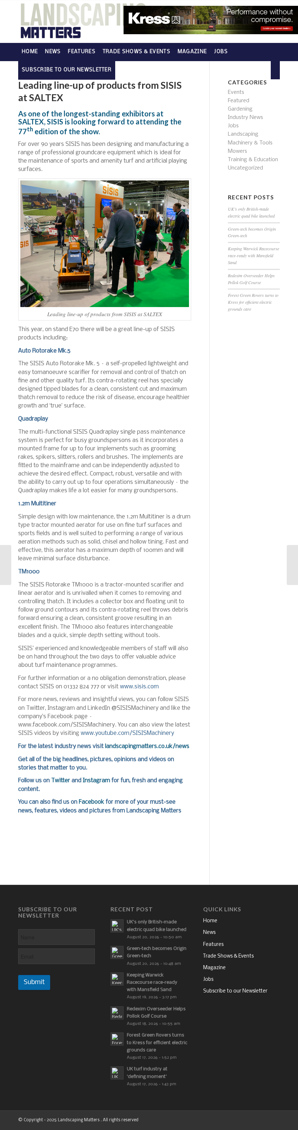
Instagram (96, 780)
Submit (34, 982)
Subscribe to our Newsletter (235, 991)
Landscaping (243, 134)
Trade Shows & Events (228, 956)
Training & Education (253, 160)
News (209, 932)
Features (213, 944)
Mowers (237, 151)
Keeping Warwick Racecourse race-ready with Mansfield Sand (253, 255)
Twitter (60, 780)
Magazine (214, 968)
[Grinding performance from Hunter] (5, 565)
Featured (238, 101)
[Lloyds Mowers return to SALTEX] (292, 565)
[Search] (275, 70)
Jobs (233, 126)
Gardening (240, 109)
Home (210, 921)
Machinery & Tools (250, 143)
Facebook (91, 802)
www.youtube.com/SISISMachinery (127, 733)
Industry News (245, 117)
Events (236, 92)
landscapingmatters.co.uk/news (147, 746)
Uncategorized (245, 168)
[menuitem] (29, 52)
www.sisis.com (139, 687)
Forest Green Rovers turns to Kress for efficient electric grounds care (253, 302)
